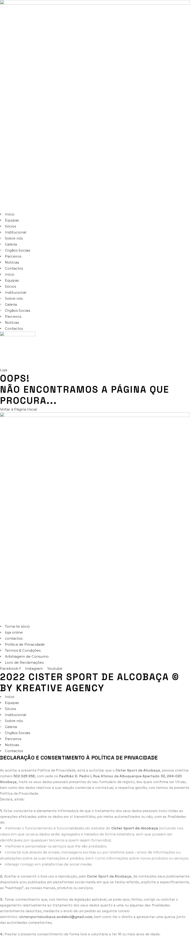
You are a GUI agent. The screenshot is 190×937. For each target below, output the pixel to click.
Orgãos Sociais (17, 250)
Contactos (14, 268)
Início (9, 214)
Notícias (12, 262)
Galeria (11, 244)
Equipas (12, 220)
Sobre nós (14, 238)
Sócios (10, 226)
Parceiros (13, 256)
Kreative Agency (60, 688)
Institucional (15, 232)
